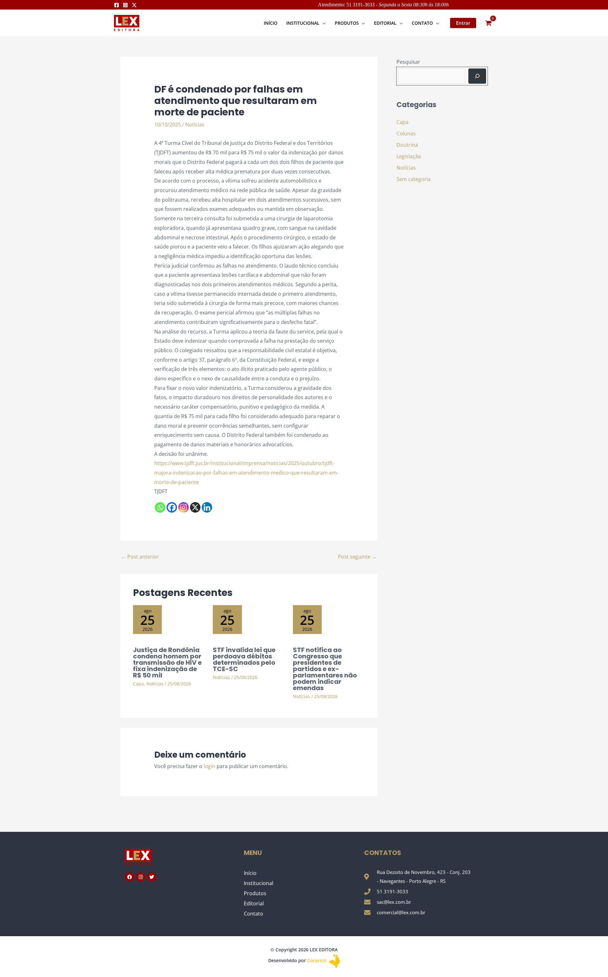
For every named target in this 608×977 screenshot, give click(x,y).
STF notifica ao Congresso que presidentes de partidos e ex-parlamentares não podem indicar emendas (325, 668)
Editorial (254, 903)
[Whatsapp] (160, 507)
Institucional (258, 883)
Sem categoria (413, 179)
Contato (253, 913)
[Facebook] (116, 5)
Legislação (408, 156)
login (209, 766)
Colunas (406, 133)
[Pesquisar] (477, 76)
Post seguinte (357, 556)
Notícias (195, 124)
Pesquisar (408, 61)
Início (250, 873)
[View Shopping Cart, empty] (488, 23)
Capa (138, 684)
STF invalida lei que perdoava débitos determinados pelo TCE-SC (244, 659)
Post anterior (140, 556)
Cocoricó (317, 960)
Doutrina (407, 144)
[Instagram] (125, 5)
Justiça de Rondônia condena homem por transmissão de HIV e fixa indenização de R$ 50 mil (167, 662)
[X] (195, 507)
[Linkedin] (207, 507)
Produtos (255, 893)
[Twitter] (134, 5)
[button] (323, 23)
